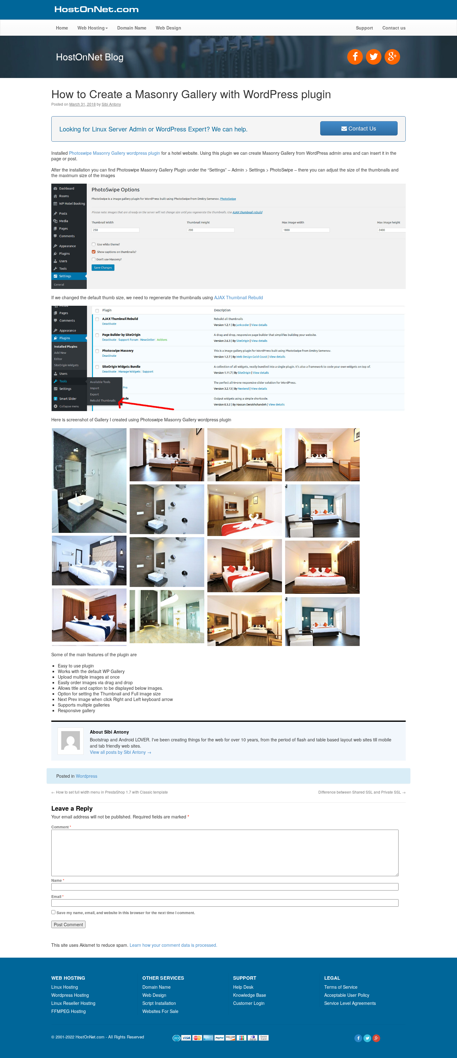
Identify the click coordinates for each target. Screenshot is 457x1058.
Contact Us (361, 128)
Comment (61, 827)
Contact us (394, 28)
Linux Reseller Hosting (73, 1003)
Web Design (168, 28)
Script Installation (159, 1003)
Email (57, 896)
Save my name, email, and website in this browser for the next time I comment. (126, 912)
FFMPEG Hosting (68, 1011)
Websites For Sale (160, 1011)
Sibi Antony (111, 104)
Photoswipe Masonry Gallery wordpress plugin (115, 153)
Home (62, 28)
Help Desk (243, 987)
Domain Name (131, 28)
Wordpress (86, 776)
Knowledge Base (249, 995)
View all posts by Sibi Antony (120, 752)
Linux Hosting (64, 987)
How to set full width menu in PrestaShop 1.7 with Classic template (109, 792)
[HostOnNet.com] (96, 17)
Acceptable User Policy (346, 995)
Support (364, 28)
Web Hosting (91, 28)
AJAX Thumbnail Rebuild (238, 297)
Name (57, 880)
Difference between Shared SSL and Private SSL (362, 792)
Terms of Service (341, 987)
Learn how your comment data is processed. (173, 945)
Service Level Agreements (350, 1003)
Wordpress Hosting (70, 995)
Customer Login (249, 1003)
